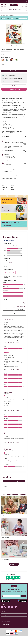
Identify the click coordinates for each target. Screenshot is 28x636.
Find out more (4, 169)
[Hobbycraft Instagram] (9, 607)
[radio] (2, 59)
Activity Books (11, 15)
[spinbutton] (5, 67)
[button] (14, 34)
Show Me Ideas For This (15, 89)
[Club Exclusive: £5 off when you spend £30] (14, 18)
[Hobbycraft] (14, 5)
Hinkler (12, 185)
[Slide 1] (11, 45)
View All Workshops (14, 564)
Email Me (23, 595)
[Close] (26, 1)
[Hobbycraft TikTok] (16, 607)
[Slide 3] (14, 45)
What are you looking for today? (15, 9)
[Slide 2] (13, 45)
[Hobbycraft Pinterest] (12, 607)
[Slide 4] (16, 45)
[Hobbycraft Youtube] (5, 607)
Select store (19, 78)
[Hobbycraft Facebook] (2, 607)
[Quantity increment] (7, 67)
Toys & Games (4, 15)
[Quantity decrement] (2, 67)
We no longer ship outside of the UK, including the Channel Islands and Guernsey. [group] (13, 1)
